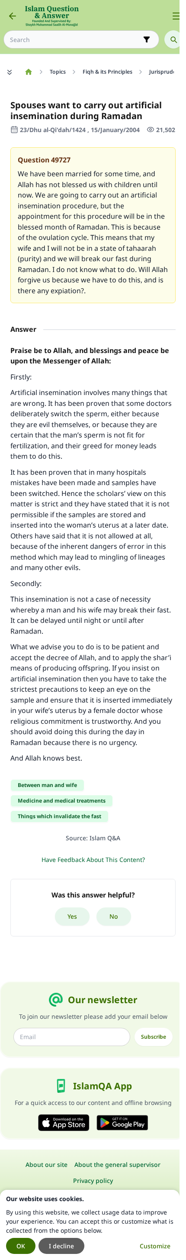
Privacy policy (93, 1180)
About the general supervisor (117, 1164)
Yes (72, 916)
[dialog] (90, 1225)
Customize (155, 1246)
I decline (61, 1246)
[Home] (28, 72)
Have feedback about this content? (93, 859)
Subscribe (153, 1036)
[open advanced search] (147, 39)
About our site (46, 1164)
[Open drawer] (176, 16)
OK (20, 1246)
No (113, 916)
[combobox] (75, 39)
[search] (173, 39)
